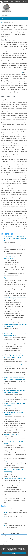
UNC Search (25, 1)
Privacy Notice (14, 550)
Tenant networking (7, 539)
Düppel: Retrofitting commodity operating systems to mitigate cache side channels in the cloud (15, 238)
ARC (5, 525)
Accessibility (5, 1)
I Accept (14, 553)
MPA (5, 520)
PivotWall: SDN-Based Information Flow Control (15, 478)
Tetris (5, 516)
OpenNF (5, 512)
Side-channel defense (8, 536)
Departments (17, 1)
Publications (5, 542)
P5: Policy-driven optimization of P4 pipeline (14, 462)
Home (2, 22)
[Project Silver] (6, 8)
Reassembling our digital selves (11, 434)
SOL (4, 509)
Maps (12, 1)
